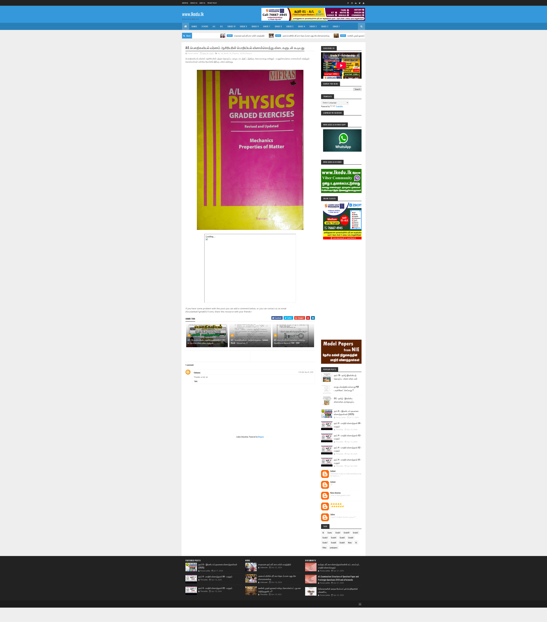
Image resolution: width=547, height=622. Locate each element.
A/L (214, 26)
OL (356, 542)
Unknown (197, 372)
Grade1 (337, 532)
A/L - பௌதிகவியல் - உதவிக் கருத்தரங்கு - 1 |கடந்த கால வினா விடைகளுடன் (206, 341)
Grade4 (333, 537)
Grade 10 (231, 26)
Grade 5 (289, 26)
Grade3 (325, 537)
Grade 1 (336, 26)
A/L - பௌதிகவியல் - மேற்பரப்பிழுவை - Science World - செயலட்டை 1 (249, 341)
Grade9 (342, 542)
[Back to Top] (360, 604)
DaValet (333, 471)
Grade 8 (255, 26)
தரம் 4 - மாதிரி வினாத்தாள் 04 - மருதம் (215, 576)
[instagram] (352, 3)
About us (202, 3)
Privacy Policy (212, 3)
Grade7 (325, 542)
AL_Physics (234, 53)
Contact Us (193, 3)
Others (205, 26)
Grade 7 (266, 26)
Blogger (261, 436)
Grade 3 (313, 26)
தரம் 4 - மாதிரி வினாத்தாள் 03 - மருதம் (215, 588)
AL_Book (224, 53)
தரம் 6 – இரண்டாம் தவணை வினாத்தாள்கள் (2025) (346, 412)
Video (324, 547)
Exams (330, 532)
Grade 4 (301, 26)
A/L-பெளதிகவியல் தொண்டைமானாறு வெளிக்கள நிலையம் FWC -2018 (289, 341)
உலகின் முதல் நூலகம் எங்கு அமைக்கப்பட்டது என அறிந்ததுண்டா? (338, 35)
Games (194, 26)
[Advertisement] (341, 285)
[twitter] (359, 3)
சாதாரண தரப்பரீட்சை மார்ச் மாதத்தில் (213, 35)
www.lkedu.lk (193, 14)
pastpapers (333, 547)
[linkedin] (355, 3)
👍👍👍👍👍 (336, 504)
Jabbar (332, 514)
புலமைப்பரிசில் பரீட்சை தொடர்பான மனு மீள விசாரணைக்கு (269, 35)
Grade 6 (278, 26)
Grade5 (342, 537)
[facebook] (348, 3)
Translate (339, 106)
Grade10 (346, 532)
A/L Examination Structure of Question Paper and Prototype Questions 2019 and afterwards (338, 578)
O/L (221, 26)
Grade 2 (324, 26)
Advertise (185, 3)
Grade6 (350, 537)
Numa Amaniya (335, 493)
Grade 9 (243, 26)
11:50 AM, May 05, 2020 (305, 372)
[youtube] (363, 3)
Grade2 (355, 532)
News (194, 36)
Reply (195, 381)
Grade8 (333, 542)
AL (219, 53)
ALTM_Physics (246, 53)
